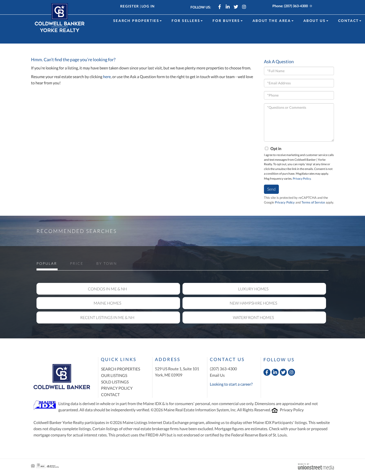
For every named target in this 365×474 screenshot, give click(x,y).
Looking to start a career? (231, 384)
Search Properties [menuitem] (136, 20)
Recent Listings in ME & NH (107, 317)
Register (129, 6)
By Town (106, 263)
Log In (148, 6)
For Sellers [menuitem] (186, 20)
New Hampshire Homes (253, 303)
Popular (46, 263)
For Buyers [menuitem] (226, 20)
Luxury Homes (253, 288)
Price (76, 263)
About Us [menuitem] (314, 20)
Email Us (217, 375)
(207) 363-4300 (296, 6)
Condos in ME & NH (107, 288)
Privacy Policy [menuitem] (117, 388)
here (107, 76)
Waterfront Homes (253, 317)
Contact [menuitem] (348, 20)
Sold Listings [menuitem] (115, 381)
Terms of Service (313, 202)
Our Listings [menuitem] (114, 375)
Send (271, 189)
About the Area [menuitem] (272, 20)
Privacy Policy (302, 178)
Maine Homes (107, 303)
